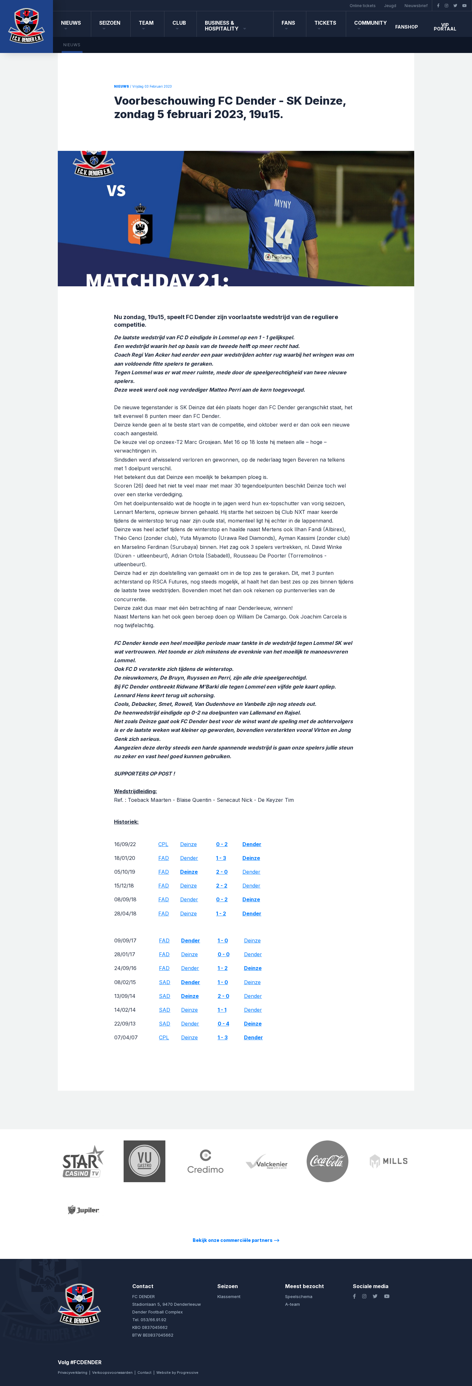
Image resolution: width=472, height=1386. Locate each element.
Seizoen (109, 23)
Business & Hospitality (222, 26)
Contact (144, 1372)
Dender (189, 858)
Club (179, 23)
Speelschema (298, 1296)
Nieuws (71, 23)
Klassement (228, 1296)
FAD (163, 858)
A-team (292, 1304)
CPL (163, 844)
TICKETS (325, 23)
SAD (164, 982)
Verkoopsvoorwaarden (112, 1372)
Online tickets (363, 5)
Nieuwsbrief (416, 5)
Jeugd (390, 5)
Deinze (188, 844)
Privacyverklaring (72, 1372)
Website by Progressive (177, 1372)
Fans (288, 23)
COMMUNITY (370, 23)
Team (146, 23)
